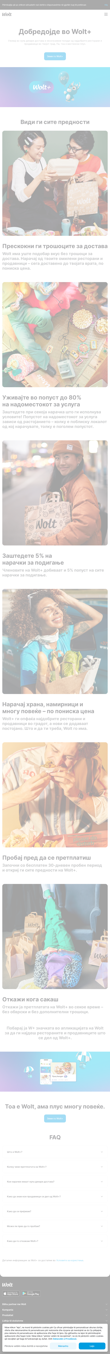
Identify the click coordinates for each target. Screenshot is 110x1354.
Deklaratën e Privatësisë (64, 1339)
